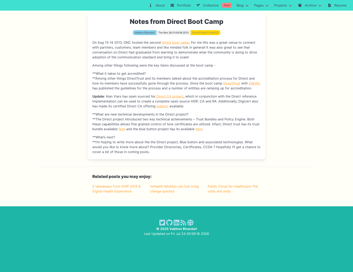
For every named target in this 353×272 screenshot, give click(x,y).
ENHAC (254, 83)
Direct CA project (169, 96)
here (121, 129)
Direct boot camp (175, 42)
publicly (162, 106)
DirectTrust (231, 83)
